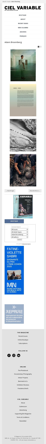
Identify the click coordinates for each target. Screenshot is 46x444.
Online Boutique (23, 340)
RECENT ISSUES (23, 23)
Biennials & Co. (23, 381)
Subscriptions (23, 343)
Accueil (4, 1)
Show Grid (38, 46)
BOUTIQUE (22, 15)
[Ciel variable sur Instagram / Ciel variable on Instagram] (13, 356)
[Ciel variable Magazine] (23, 10)
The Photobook (23, 370)
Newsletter (23, 421)
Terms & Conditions (23, 417)
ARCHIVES (23, 32)
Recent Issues (23, 336)
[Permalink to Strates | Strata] (23, 100)
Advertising (23, 410)
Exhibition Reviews (23, 385)
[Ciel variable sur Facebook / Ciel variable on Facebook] (9, 356)
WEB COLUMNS (23, 28)
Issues (8, 1)
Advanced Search (26, 244)
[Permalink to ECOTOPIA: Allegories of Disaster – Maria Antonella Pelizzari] (23, 170)
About (23, 19)
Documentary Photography (23, 374)
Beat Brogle (10, 191)
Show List (40, 46)
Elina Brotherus (35, 191)
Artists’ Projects (23, 378)
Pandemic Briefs (23, 388)
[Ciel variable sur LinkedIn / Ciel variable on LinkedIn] (18, 356)
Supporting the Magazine (23, 414)
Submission (23, 406)
